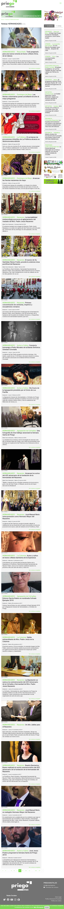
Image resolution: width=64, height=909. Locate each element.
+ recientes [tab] (49, 26)
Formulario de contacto (51, 887)
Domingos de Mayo (24, 94)
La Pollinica (21, 137)
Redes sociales (50, 67)
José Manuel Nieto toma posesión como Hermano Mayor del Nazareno (21, 517)
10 (26, 870)
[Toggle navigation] (60, 3)
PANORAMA (49, 145)
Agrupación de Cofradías (26, 431)
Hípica (55, 80)
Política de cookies (56, 901)
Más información (39, 907)
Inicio (2, 19)
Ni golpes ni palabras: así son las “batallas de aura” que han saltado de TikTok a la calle (53, 70)
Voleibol (56, 106)
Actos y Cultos (22, 345)
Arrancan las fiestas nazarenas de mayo (21, 179)
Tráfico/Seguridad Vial (52, 147)
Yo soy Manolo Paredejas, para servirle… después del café (52, 48)
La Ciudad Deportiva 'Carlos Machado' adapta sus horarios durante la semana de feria (52, 97)
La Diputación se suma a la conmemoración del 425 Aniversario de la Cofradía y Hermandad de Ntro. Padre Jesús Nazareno (20, 683)
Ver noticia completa (34, 68)
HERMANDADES (8, 52)
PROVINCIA (48, 118)
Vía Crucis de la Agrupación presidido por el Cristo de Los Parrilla (20, 390)
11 (29, 870)
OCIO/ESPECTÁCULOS (52, 66)
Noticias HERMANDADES (12, 19)
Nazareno (20, 217)
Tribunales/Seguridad (51, 120)
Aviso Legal (58, 897)
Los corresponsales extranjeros (52, 58)
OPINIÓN (48, 44)
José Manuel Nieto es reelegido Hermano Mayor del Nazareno (21, 811)
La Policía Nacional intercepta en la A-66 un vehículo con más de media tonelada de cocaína (53, 150)
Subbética (57, 132)
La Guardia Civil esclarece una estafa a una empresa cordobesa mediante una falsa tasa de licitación (53, 123)
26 (36, 870)
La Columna (21, 556)
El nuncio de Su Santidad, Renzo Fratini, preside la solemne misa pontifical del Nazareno (21, 262)
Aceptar (47, 907)
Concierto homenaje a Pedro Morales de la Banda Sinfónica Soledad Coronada (21, 347)
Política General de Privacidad (53, 899)
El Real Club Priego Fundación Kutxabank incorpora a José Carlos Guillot (53, 35)
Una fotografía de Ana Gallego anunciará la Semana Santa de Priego (21, 433)
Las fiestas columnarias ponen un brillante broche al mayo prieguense (20, 97)
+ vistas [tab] (58, 26)
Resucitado (21, 52)
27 (39, 870)
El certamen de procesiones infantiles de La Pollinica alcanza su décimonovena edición (21, 139)
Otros (54, 56)
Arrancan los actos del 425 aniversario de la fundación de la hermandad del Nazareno (21, 475)
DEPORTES (48, 31)
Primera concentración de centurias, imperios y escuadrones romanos (17, 305)
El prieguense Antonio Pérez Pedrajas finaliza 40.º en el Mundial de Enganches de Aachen (53, 83)
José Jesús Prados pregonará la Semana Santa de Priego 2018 (20, 853)
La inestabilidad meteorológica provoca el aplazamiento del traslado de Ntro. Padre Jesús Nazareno (19, 219)
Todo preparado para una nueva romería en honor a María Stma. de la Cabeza (20, 54)
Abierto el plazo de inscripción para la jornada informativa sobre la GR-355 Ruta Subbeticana (53, 136)
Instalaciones (49, 94)
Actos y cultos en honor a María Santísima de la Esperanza (20, 557)
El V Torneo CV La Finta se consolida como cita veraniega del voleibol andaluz (53, 109)
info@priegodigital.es (49, 885)
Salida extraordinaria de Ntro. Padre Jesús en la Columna (18, 639)
